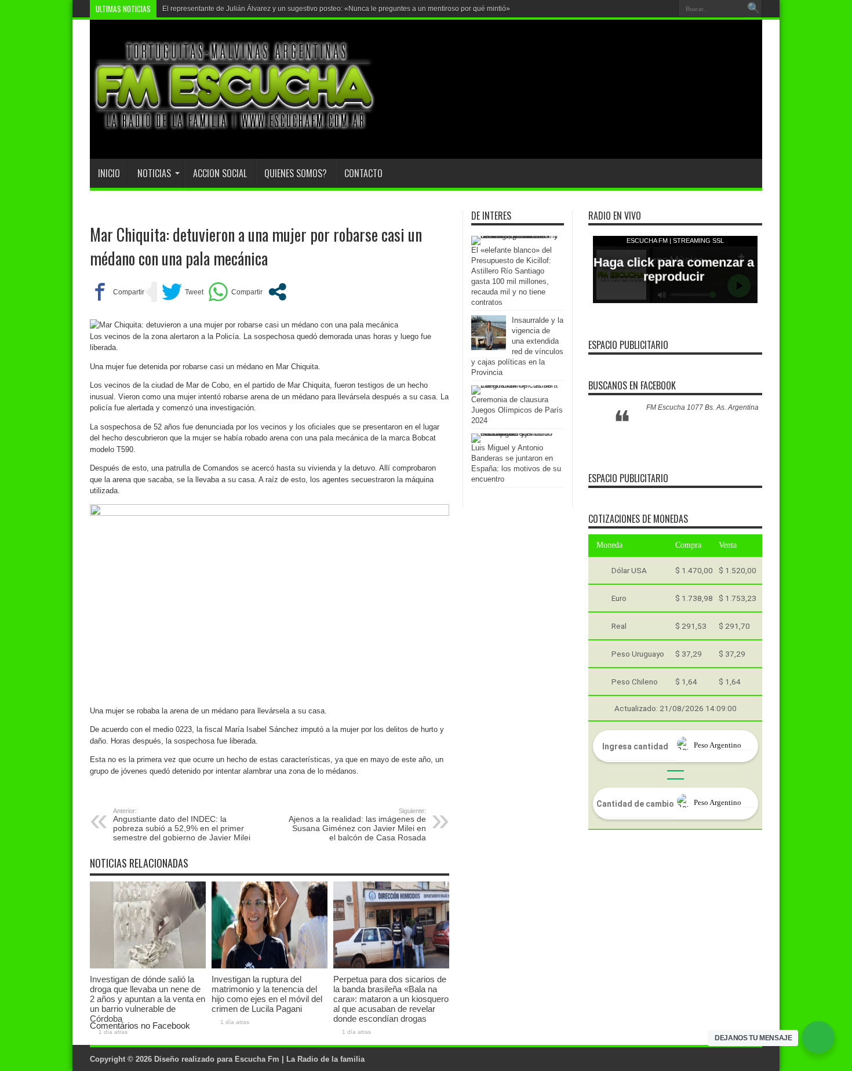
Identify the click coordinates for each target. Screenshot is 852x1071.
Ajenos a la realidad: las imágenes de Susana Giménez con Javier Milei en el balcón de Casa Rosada (357, 824)
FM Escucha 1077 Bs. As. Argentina (702, 407)
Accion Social (220, 173)
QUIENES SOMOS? (295, 173)
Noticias (154, 173)
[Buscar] (753, 8)
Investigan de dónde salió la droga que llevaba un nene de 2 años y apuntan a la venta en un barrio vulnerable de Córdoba (147, 998)
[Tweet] (182, 292)
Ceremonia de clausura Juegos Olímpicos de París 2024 (517, 410)
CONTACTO (363, 173)
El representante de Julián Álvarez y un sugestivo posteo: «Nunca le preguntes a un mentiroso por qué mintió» (336, 9)
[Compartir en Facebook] (117, 292)
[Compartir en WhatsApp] (235, 292)
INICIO (109, 173)
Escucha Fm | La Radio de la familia (300, 1059)
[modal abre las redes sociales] (277, 292)
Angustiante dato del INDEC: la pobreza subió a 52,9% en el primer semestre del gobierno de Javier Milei (181, 824)
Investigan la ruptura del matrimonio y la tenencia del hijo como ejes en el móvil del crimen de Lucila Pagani (267, 994)
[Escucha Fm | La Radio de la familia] (235, 130)
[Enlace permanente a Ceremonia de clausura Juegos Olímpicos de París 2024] (514, 385)
